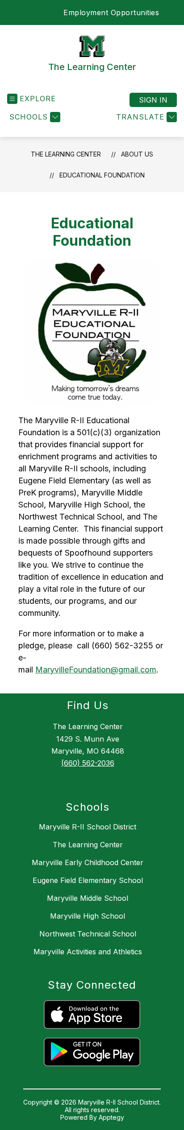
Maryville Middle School (87, 898)
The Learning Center (66, 154)
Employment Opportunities (111, 12)
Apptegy (111, 1117)
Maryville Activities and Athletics (87, 951)
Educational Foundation (102, 175)
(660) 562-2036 (87, 763)
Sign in (153, 99)
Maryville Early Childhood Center (87, 862)
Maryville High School (87, 915)
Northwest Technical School (87, 933)
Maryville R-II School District (87, 826)
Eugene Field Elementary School (88, 880)
